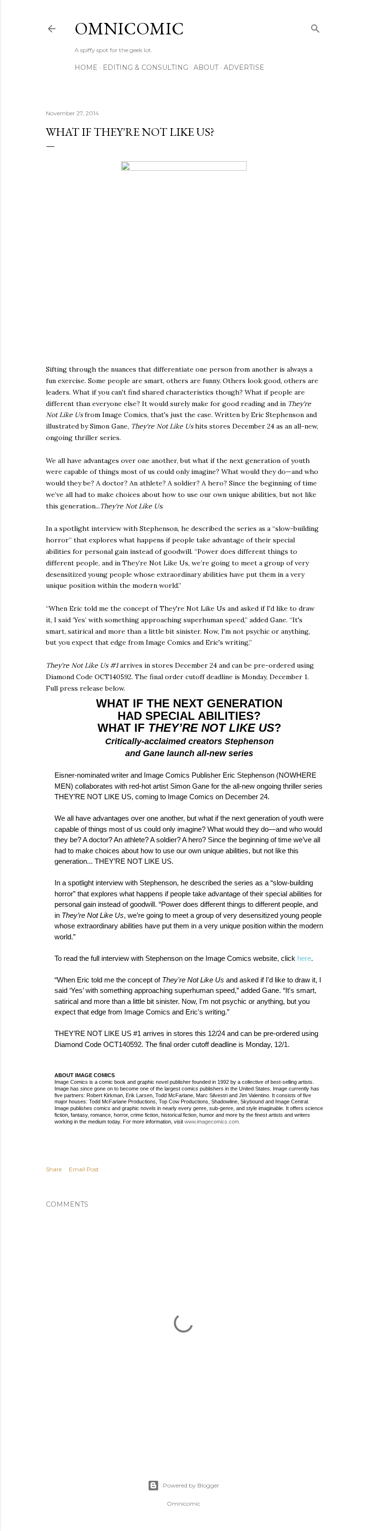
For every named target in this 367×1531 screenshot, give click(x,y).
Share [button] (54, 1169)
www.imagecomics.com (211, 1121)
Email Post (84, 1169)
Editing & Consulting (145, 67)
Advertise (244, 67)
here (304, 958)
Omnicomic (129, 28)
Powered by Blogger (191, 1485)
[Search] (315, 26)
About (206, 67)
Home (86, 67)
